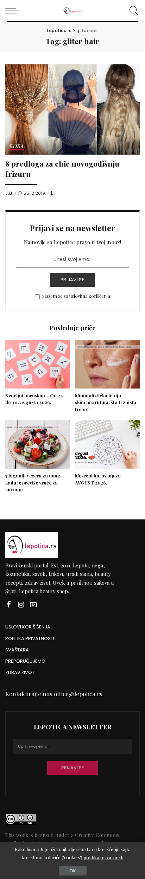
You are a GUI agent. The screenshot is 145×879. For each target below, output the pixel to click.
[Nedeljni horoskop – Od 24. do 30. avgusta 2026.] (37, 364)
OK (72, 870)
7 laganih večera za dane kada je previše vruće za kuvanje (32, 482)
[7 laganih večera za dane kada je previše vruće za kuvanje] (37, 444)
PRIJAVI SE (72, 279)
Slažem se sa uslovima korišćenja (76, 296)
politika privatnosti (103, 857)
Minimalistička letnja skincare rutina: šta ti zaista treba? (105, 402)
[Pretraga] (133, 10)
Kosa (17, 147)
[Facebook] (8, 604)
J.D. (9, 193)
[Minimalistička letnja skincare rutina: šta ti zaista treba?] (107, 364)
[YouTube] (33, 604)
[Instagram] (21, 604)
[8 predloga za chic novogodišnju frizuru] (72, 109)
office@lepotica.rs (78, 694)
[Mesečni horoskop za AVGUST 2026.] (107, 444)
